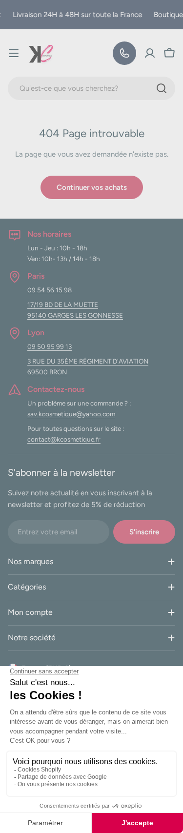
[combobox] (91, 88)
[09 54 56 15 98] (124, 53)
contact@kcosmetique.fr (64, 439)
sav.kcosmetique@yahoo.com (71, 414)
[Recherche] (161, 88)
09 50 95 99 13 (49, 346)
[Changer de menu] (14, 53)
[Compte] (150, 53)
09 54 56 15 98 (49, 290)
